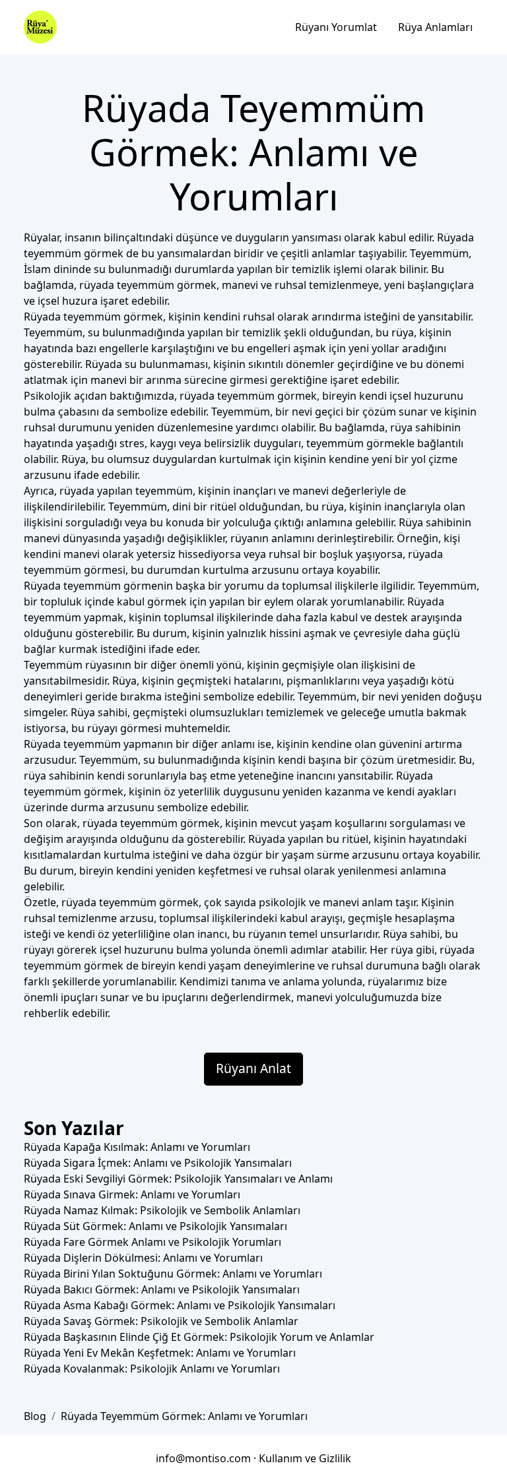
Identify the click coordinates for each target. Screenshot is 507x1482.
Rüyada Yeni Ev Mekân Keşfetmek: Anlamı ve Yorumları (160, 1352)
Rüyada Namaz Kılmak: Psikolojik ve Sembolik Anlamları (162, 1210)
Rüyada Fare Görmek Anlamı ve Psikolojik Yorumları (152, 1242)
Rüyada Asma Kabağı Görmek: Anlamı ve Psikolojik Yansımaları (179, 1305)
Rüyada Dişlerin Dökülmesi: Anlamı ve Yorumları (143, 1257)
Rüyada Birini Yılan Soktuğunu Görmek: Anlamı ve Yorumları (173, 1273)
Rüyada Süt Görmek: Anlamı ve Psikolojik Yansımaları (155, 1226)
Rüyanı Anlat (253, 1068)
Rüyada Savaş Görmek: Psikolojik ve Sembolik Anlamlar (161, 1321)
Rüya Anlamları (435, 27)
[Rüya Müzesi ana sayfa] (40, 27)
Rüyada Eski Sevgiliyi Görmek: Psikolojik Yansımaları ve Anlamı (178, 1178)
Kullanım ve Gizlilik (305, 1458)
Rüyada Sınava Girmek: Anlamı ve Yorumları (132, 1194)
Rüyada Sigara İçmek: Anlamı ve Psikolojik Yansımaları (158, 1163)
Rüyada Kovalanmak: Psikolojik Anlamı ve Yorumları (152, 1368)
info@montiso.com (203, 1458)
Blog (35, 1416)
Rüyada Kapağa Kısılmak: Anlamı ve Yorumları (137, 1147)
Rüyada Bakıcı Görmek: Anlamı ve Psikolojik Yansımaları (162, 1289)
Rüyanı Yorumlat (336, 27)
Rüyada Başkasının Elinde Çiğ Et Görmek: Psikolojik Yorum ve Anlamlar (199, 1337)
